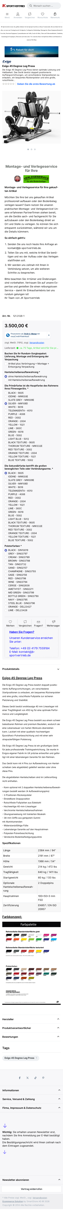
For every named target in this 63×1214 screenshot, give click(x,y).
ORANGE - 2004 (17, 421)
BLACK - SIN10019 (18, 550)
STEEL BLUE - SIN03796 (21, 603)
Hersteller (8, 1019)
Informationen (10, 1090)
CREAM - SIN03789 (19, 557)
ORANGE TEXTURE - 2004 (22, 453)
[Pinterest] (43, 1077)
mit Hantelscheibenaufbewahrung (26, 379)
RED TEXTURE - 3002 (20, 449)
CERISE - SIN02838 (19, 585)
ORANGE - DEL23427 (19, 606)
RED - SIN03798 (17, 578)
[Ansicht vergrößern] (31, 117)
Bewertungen (10, 1036)
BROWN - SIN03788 (19, 560)
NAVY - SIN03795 (18, 599)
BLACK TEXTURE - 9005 (21, 442)
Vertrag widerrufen (31, 1189)
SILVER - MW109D (18, 403)
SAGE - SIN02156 (17, 574)
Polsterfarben (12, 545)
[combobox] (44, 5)
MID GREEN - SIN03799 (21, 592)
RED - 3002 (14, 417)
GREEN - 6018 (15, 431)
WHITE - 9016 (15, 407)
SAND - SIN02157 (17, 567)
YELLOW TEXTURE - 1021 (22, 456)
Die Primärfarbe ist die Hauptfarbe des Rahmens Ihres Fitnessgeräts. (31, 387)
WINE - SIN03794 (17, 581)
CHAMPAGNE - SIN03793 (22, 571)
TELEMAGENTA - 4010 (20, 410)
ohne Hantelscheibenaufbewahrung (27, 376)
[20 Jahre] (31, 51)
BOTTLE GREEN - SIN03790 (23, 596)
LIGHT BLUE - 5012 (18, 438)
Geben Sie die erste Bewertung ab (36, 83)
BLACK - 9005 (16, 392)
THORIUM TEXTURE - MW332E (25, 445)
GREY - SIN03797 (18, 553)
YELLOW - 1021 (16, 424)
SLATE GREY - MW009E (21, 399)
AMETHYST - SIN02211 (20, 589)
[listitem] (31, 117)
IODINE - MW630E (18, 396)
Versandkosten (36, 342)
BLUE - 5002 (15, 435)
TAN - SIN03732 (17, 564)
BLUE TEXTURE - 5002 (20, 460)
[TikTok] (35, 1077)
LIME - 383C (15, 428)
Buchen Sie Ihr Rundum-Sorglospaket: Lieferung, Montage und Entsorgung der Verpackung (27, 356)
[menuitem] (20, 1058)
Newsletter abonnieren (15, 1179)
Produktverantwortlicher (16, 1028)
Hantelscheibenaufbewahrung (21, 372)
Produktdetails (10, 668)
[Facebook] (19, 1077)
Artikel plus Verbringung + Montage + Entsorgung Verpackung (28, 365)
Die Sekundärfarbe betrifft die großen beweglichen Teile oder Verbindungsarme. (28, 467)
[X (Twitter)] (27, 1077)
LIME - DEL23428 (17, 610)
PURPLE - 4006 (16, 414)
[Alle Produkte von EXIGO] (6, 61)
